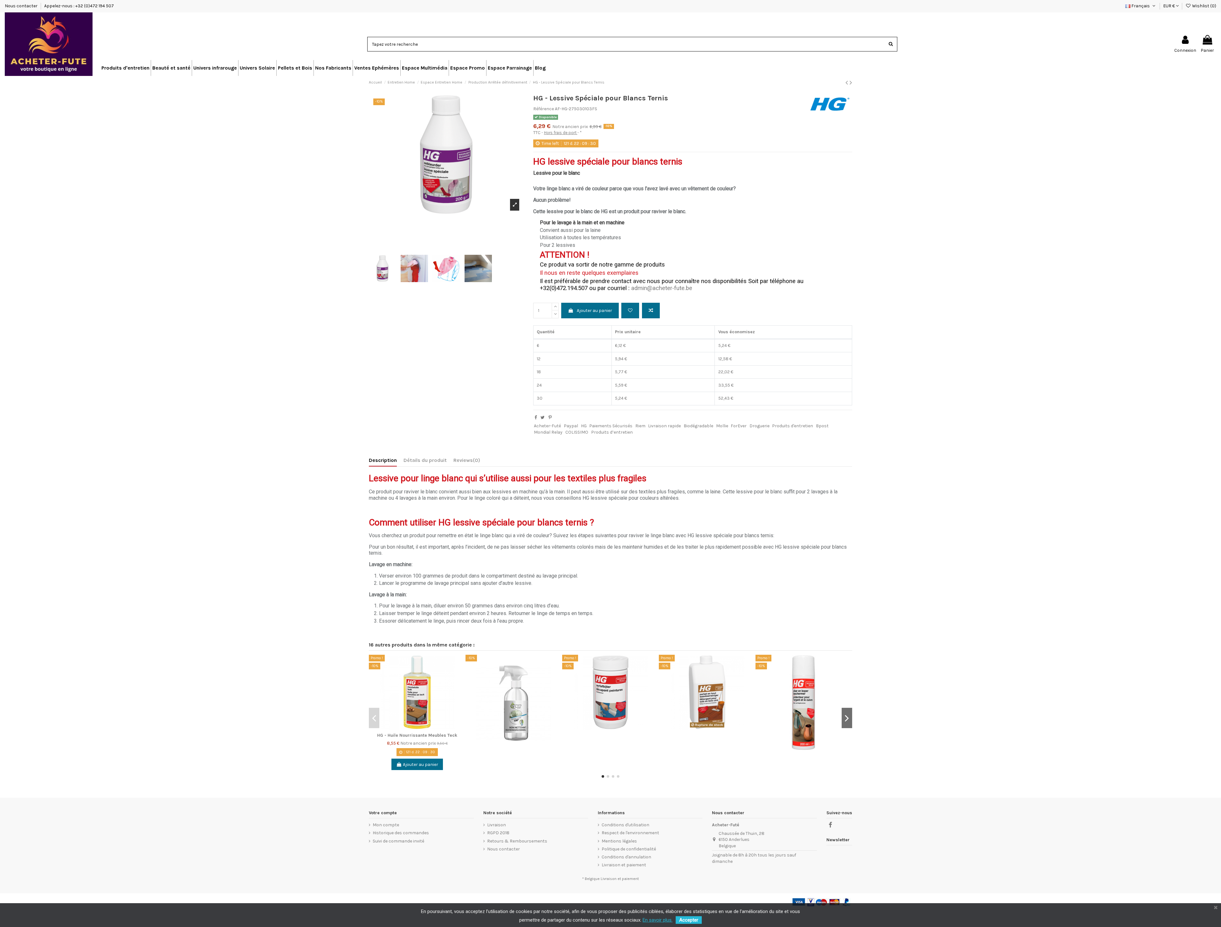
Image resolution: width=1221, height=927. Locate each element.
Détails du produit (425, 460)
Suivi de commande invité (398, 841)
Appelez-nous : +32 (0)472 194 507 (79, 6)
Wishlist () (1203, 6)
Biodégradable (698, 426)
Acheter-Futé (547, 426)
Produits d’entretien (612, 432)
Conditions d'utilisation (625, 825)
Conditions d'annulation (626, 857)
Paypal (571, 426)
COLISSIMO (576, 432)
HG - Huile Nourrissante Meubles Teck (417, 735)
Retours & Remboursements (517, 841)
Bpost (822, 426)
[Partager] (536, 417)
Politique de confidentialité (629, 849)
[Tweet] (543, 417)
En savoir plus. (658, 920)
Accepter (688, 920)
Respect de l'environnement (630, 833)
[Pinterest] (550, 417)
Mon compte (386, 825)
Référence (543, 109)
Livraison (496, 825)
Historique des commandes (401, 833)
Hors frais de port (560, 132)
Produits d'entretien (792, 426)
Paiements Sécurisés (610, 426)
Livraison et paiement (624, 865)
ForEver (739, 426)
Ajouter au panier (594, 310)
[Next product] (851, 82)
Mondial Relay (548, 432)
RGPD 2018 (498, 833)
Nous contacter (21, 6)
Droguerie (759, 426)
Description (383, 460)
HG (584, 426)
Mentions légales (619, 841)
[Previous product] (847, 82)
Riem (640, 426)
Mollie (722, 426)
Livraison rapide (664, 426)
